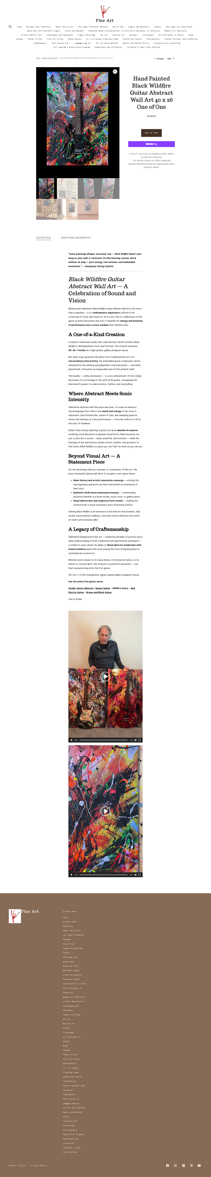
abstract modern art (145, 160)
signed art (148, 167)
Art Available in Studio (171, 35)
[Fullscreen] (139, 740)
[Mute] (135, 740)
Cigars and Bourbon (138, 27)
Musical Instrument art (146, 163)
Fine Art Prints (55, 39)
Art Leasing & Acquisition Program (72, 47)
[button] (115, 71)
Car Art (104, 35)
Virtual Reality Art (31, 35)
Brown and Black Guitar (99, 592)
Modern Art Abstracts (176, 31)
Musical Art (119, 35)
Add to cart (151, 133)
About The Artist (64, 27)
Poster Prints (35, 39)
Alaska (19, 39)
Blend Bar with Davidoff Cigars (43, 31)
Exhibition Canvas (132, 39)
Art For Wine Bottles (107, 43)
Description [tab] (43, 237)
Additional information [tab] (76, 237)
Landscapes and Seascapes (60, 35)
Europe (133, 35)
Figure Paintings (86, 35)
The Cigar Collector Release (93, 27)
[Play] (71, 740)
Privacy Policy (39, 1165)
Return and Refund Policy (136, 43)
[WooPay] (151, 144)
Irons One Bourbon (74, 31)
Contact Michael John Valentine (180, 39)
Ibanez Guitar (102, 588)
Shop (19, 27)
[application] (105, 677)
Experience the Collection (108, 47)
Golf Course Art (60, 43)
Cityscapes (148, 35)
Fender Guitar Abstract (81, 588)
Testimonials (153, 39)
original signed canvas (165, 163)
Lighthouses (39, 43)
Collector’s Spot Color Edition (143, 47)
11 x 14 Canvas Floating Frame (102, 39)
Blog (191, 35)
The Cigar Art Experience (179, 27)
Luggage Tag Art (83, 43)
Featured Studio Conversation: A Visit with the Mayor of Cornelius (124, 31)
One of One (117, 27)
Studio (157, 27)
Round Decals (74, 39)
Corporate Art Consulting (167, 43)
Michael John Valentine (38, 27)
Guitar (157, 160)
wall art (156, 167)
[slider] (103, 740)
